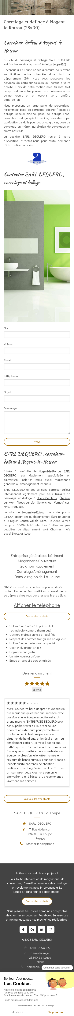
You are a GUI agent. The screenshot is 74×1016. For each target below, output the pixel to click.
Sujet (7, 392)
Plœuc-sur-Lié (26, 502)
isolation (26, 480)
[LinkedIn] (41, 929)
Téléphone (11, 376)
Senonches (44, 502)
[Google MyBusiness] (32, 929)
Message (10, 408)
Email (7, 360)
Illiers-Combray (47, 498)
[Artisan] (37, 158)
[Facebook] (23, 929)
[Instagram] (50, 929)
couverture (11, 480)
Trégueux (17, 506)
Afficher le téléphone (37, 605)
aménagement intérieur (35, 484)
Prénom (9, 344)
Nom (7, 328)
